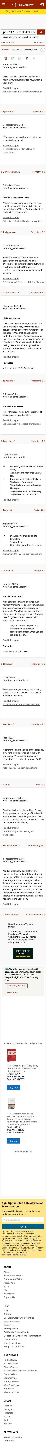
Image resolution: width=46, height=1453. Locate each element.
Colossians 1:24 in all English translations (22, 221)
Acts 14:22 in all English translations (20, 767)
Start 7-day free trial (16, 985)
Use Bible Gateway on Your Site (19, 1317)
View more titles (23, 1151)
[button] (42, 4)
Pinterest (8, 1412)
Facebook (8, 1405)
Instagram (9, 1409)
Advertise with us (12, 1321)
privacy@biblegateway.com (13, 1255)
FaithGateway (10, 1360)
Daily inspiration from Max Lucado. (22, 11)
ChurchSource (11, 1367)
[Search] (41, 32)
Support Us (9, 1297)
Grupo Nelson (10, 1374)
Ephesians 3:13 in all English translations (22, 91)
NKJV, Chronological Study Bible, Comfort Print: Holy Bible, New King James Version (22, 1068)
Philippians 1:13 (12, 368)
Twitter (7, 1420)
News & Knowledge (13, 1275)
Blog (6, 1290)
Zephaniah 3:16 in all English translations (22, 554)
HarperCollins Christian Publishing (20, 1370)
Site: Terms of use (12, 1343)
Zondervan (9, 1388)
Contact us (9, 1325)
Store (6, 1286)
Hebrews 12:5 (12, 651)
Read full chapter (11, 88)
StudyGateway (11, 1363)
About (7, 1272)
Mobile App (9, 1282)
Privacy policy (11, 1328)
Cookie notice (10, 1339)
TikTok (7, 1416)
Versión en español (13, 1437)
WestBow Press (11, 1385)
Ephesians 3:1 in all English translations (22, 423)
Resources (16, 49)
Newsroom (9, 1293)
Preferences (10, 1440)
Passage (5, 49)
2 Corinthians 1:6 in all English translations (23, 282)
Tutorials (8, 1314)
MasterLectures (11, 1392)
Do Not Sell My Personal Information (22, 1335)
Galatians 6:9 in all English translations (21, 704)
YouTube (8, 1423)
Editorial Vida (10, 1377)
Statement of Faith (13, 1279)
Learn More (12, 992)
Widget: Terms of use (14, 1346)
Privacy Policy (11, 1252)
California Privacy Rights (16, 1332)
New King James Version (20, 924)
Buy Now (14, 1087)
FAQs (6, 1310)
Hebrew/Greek (30, 49)
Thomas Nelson (11, 1381)
